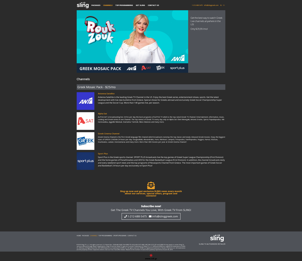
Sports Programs (119, 236)
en (224, 5)
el (221, 5)
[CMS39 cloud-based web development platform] (83, 5)
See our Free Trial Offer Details (115, 249)
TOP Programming (124, 5)
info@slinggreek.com (211, 5)
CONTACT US (153, 5)
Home (79, 236)
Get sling (140, 5)
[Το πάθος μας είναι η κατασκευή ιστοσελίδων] (151, 257)
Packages (95, 5)
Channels (108, 5)
